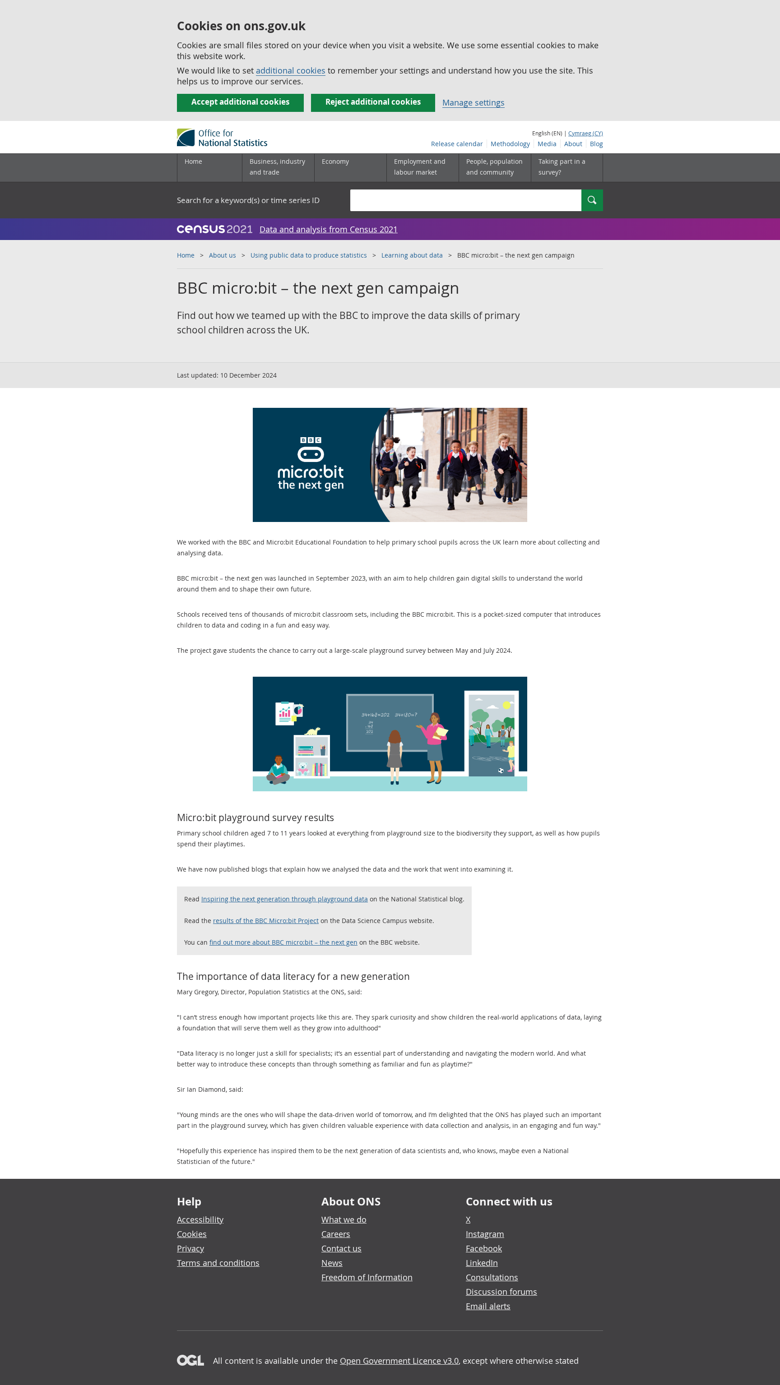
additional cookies (290, 70)
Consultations (492, 1277)
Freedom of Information (367, 1277)
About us (222, 255)
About (573, 143)
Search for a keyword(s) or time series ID (248, 200)
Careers (335, 1233)
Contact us (341, 1248)
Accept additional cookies (240, 102)
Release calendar (457, 143)
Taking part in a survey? (562, 166)
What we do (344, 1219)
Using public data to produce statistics (309, 255)
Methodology (510, 143)
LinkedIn (482, 1262)
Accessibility (200, 1219)
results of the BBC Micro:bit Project (266, 920)
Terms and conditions (218, 1262)
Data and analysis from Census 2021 (329, 229)
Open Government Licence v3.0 (399, 1360)
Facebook (484, 1248)
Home (193, 161)
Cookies (192, 1233)
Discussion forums (501, 1291)
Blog (596, 143)
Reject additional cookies (373, 102)
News (332, 1262)
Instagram (485, 1233)
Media (547, 143)
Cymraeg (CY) (585, 133)
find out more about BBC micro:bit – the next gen (283, 942)
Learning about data (412, 255)
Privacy (190, 1248)
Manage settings (473, 102)
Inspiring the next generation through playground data (284, 899)
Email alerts (488, 1306)
